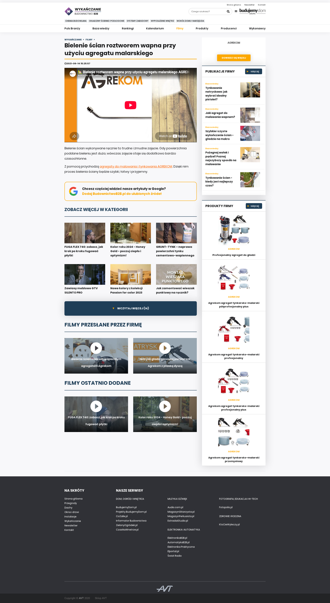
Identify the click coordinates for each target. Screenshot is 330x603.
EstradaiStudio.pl (178, 520)
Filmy (179, 28)
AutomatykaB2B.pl (179, 542)
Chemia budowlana (75, 20)
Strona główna (234, 4)
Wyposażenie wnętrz (162, 20)
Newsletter (249, 4)
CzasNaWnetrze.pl (127, 529)
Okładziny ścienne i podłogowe (106, 20)
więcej (254, 71)
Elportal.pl (173, 551)
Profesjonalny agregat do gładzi (233, 255)
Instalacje (70, 516)
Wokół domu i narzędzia (190, 20)
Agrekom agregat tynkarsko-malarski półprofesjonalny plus (233, 304)
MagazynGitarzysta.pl (181, 511)
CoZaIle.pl (122, 516)
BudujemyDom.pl (126, 507)
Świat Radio (175, 555)
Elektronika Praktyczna (181, 547)
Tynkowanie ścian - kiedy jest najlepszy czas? (219, 181)
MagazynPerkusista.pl (181, 516)
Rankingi (128, 28)
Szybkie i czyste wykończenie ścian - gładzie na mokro (219, 135)
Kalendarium (155, 28)
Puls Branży (72, 28)
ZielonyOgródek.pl (127, 525)
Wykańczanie (72, 521)
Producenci (229, 28)
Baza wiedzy (100, 28)
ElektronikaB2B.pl (177, 538)
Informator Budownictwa (131, 520)
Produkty (202, 28)
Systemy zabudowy (137, 20)
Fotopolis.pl (226, 507)
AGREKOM (234, 43)
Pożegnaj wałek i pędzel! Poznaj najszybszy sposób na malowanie (220, 158)
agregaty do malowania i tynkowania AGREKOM (136, 166)
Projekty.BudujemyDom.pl (131, 511)
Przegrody (70, 503)
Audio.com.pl (175, 507)
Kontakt (262, 4)
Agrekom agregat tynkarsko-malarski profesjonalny (233, 356)
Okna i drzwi (71, 512)
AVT (81, 598)
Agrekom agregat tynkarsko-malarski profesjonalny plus (233, 407)
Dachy (68, 507)
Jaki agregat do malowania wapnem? (220, 115)
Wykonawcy (257, 28)
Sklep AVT (101, 598)
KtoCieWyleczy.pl (229, 524)
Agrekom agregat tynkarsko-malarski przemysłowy (233, 459)
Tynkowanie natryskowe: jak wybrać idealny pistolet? (216, 93)
